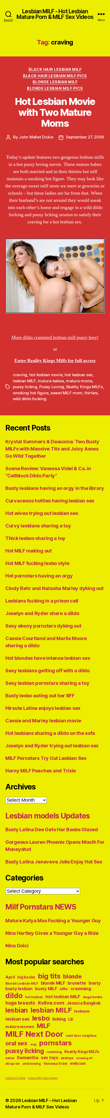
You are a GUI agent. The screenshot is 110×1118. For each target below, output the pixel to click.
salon (9, 1058)
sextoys (67, 1058)
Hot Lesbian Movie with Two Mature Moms (55, 112)
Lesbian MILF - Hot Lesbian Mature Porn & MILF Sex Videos (55, 14)
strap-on (12, 1064)
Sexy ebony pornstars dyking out (43, 626)
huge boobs (92, 997)
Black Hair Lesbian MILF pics (55, 75)
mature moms (79, 380)
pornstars (55, 1043)
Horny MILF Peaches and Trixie (40, 770)
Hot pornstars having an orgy (39, 576)
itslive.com (51, 1003)
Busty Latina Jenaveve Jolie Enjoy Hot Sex (53, 862)
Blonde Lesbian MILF (55, 82)
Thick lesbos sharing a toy (35, 538)
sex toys (49, 1057)
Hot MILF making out (28, 551)
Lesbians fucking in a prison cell (41, 601)
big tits (49, 976)
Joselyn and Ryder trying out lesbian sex (52, 745)
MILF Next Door (34, 1034)
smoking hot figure (30, 392)
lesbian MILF (24, 380)
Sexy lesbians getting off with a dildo (47, 670)
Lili (70, 1019)
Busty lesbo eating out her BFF (39, 695)
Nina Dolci (16, 945)
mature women (19, 1026)
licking (58, 1019)
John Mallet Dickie (36, 137)
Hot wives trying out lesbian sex (41, 513)
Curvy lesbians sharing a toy (38, 526)
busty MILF (46, 988)
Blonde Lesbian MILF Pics (55, 88)
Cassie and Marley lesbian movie (43, 720)
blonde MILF (53, 983)
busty (95, 983)
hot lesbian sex (79, 374)
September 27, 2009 (85, 137)
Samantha (27, 1057)
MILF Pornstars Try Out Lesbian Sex (46, 758)
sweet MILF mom (66, 392)
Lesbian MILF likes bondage (43, 1078)
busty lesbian (19, 988)
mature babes (51, 380)
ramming (54, 1052)
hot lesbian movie (46, 374)
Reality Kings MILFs (84, 386)
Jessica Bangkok (84, 1003)
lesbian (16, 1010)
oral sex (16, 1043)
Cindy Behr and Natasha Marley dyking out (54, 588)
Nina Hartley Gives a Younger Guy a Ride (51, 933)
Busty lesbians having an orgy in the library (54, 488)
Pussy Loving (51, 386)
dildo (14, 995)
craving (20, 374)
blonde (72, 976)
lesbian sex (17, 1019)
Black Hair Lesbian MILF (55, 69)
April (10, 977)
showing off (84, 1058)
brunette (77, 983)
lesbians (82, 1011)
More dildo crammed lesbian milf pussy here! (55, 337)
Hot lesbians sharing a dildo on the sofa (50, 733)
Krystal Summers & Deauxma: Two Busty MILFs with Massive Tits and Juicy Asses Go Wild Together (52, 449)
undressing (31, 1064)
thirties (91, 392)
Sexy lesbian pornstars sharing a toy (47, 683)
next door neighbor (81, 1036)
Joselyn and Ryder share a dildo (42, 613)
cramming (80, 988)
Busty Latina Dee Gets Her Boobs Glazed (51, 829)
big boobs (26, 977)
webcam (77, 1063)
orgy (33, 1044)
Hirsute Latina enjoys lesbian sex (42, 708)
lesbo (41, 1018)
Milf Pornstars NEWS (40, 906)
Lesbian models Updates (47, 815)
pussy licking (25, 386)
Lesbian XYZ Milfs (15, 1078)
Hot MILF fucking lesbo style (37, 563)
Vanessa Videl (56, 1064)
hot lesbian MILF (62, 996)
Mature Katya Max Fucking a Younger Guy (53, 920)
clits (64, 988)
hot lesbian (34, 997)
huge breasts (20, 1003)
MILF (43, 1025)
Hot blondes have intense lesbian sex (47, 658)
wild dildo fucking (29, 398)
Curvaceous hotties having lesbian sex (49, 500)
